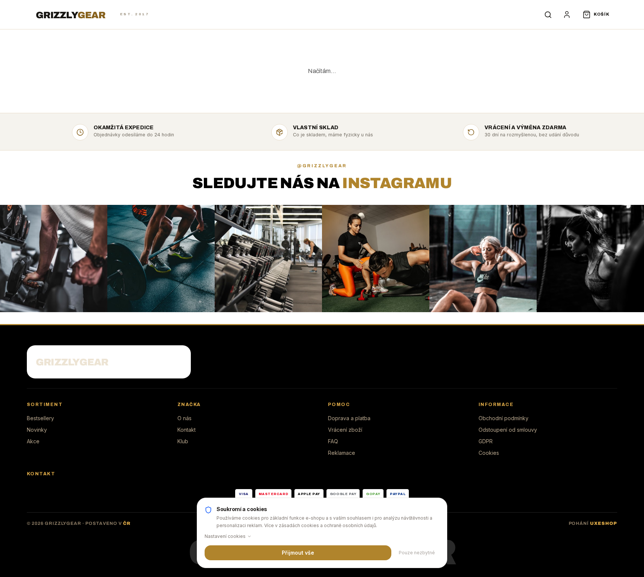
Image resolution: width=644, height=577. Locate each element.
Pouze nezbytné (417, 552)
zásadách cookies (299, 525)
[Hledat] (548, 14)
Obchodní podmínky (503, 418)
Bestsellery (40, 418)
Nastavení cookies (225, 536)
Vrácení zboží (345, 430)
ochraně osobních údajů (350, 525)
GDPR (486, 441)
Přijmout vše (298, 552)
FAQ (333, 441)
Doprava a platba (349, 418)
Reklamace (341, 453)
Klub (182, 441)
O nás (184, 418)
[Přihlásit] (567, 14)
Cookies (489, 453)
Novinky (37, 430)
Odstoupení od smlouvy (508, 430)
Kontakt (186, 430)
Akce (33, 441)
